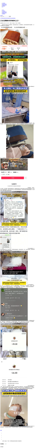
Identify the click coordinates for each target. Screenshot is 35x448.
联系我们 (3, 13)
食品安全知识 (4, 12)
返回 (1, 430)
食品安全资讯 (5, 18)
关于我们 (3, 3)
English (1, 15)
